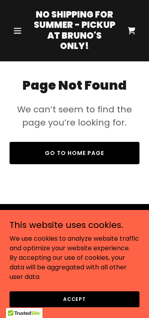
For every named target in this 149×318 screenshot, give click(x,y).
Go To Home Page (74, 153)
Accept (74, 298)
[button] (19, 31)
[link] (74, 46)
